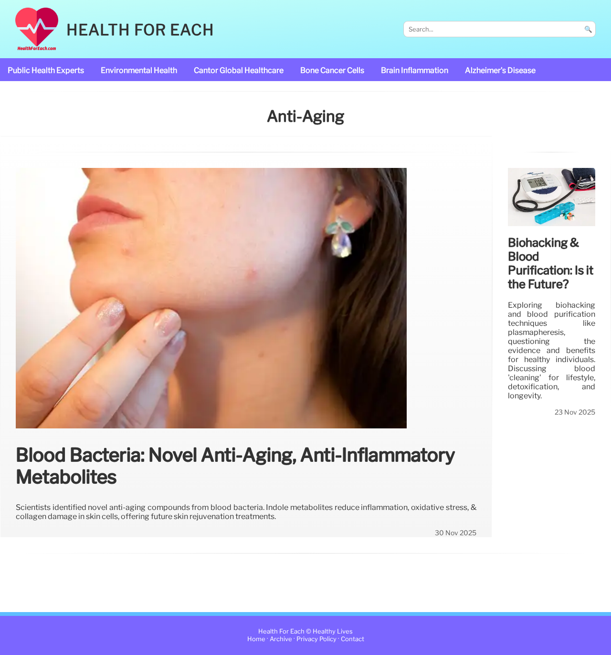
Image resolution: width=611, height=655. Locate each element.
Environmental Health (139, 70)
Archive (281, 639)
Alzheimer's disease (500, 70)
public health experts (46, 70)
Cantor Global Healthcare (239, 70)
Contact (352, 639)
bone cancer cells (332, 70)
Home (256, 639)
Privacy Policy (316, 639)
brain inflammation (414, 70)
